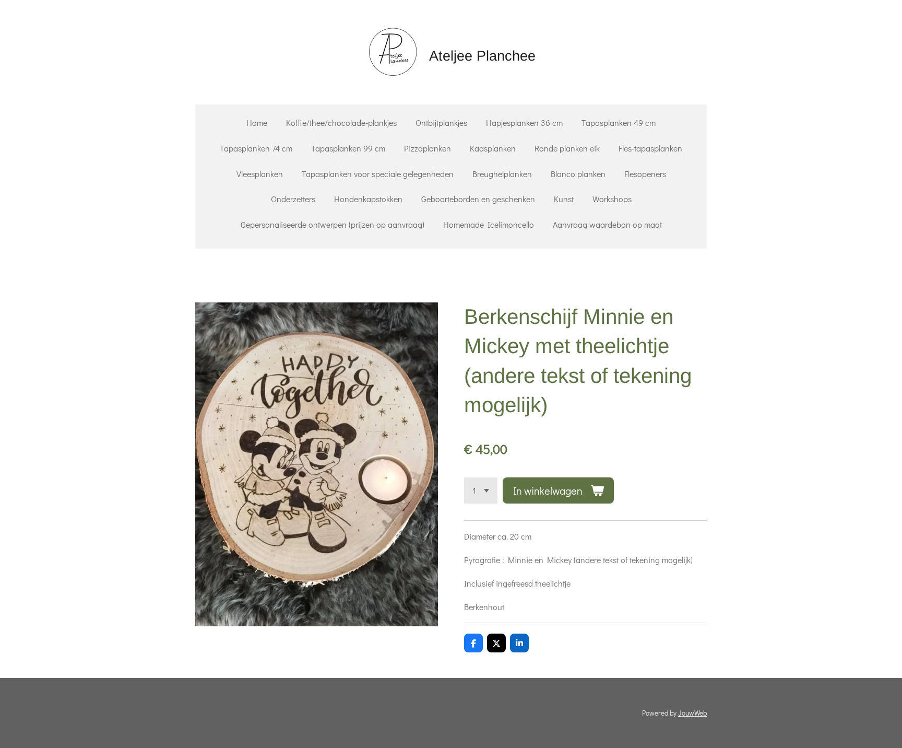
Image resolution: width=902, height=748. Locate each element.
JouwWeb (692, 713)
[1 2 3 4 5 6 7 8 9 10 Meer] (480, 490)
